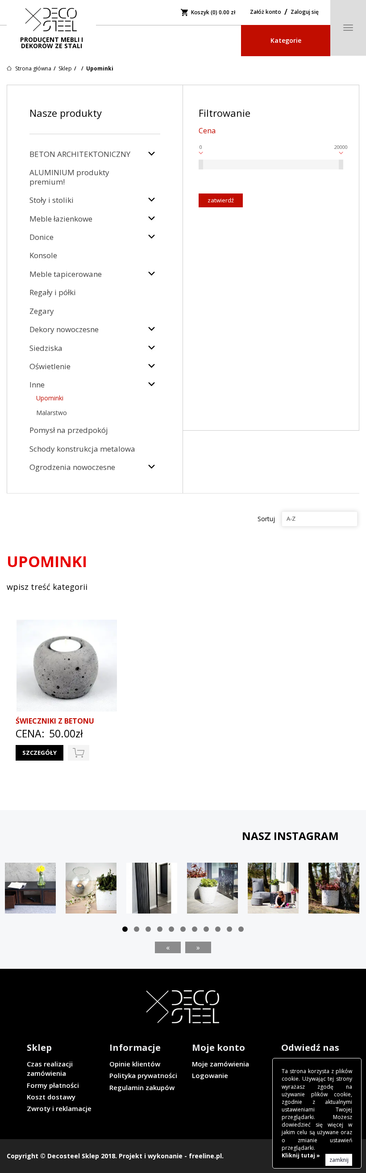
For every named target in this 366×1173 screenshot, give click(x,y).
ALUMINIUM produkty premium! (69, 176)
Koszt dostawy (51, 1096)
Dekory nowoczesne (64, 329)
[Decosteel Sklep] (51, 20)
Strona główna (33, 68)
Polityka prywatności (143, 1075)
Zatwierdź (221, 200)
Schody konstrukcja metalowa (82, 449)
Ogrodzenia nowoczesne (72, 467)
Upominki (49, 398)
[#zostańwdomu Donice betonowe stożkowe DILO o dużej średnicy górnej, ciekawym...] (212, 888)
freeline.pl (205, 1156)
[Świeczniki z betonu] (67, 666)
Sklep (65, 68)
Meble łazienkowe (60, 219)
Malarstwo (51, 412)
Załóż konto (265, 12)
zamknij (339, 1160)
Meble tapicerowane (65, 274)
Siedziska (45, 348)
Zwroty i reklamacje (59, 1108)
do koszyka (78, 753)
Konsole (43, 255)
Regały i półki (52, 292)
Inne (37, 384)
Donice (41, 237)
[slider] (201, 164)
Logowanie (210, 1075)
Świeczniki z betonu (55, 721)
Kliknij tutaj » (301, 1155)
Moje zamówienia (220, 1063)
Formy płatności (53, 1085)
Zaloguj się (305, 12)
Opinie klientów (134, 1063)
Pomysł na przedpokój (68, 430)
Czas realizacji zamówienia (50, 1068)
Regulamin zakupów (142, 1087)
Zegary (41, 311)
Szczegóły (39, 753)
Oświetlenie (50, 366)
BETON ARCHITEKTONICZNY (79, 154)
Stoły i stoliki (51, 200)
